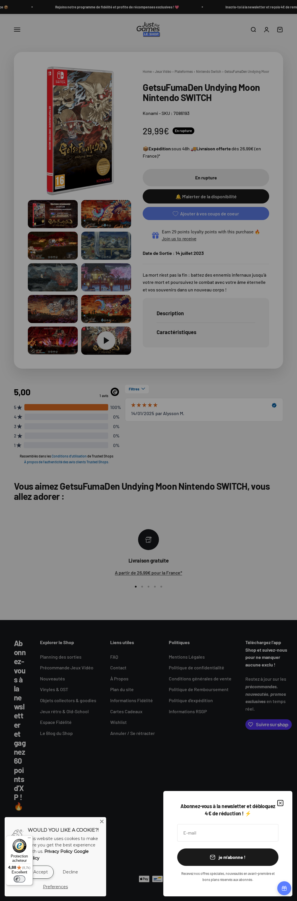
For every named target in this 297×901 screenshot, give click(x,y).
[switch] (19, 878)
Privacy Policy (58, 851)
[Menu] (29, 839)
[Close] (102, 821)
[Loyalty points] (284, 888)
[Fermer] (280, 803)
